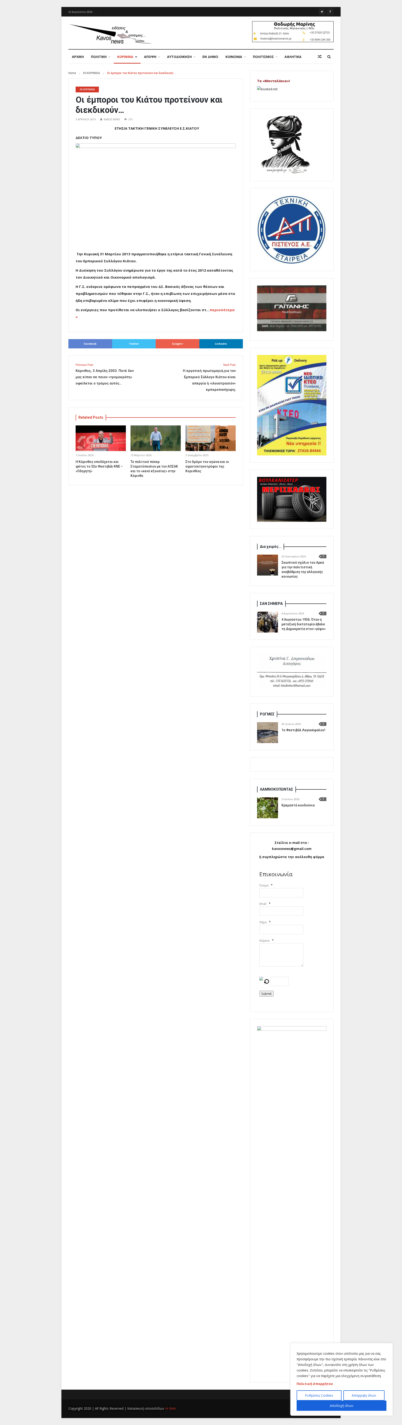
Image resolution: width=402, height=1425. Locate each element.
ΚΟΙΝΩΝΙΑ (233, 56)
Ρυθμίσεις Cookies (319, 1395)
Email (262, 904)
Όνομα (263, 885)
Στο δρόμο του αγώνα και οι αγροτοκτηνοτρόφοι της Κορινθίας (207, 466)
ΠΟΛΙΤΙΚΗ (99, 56)
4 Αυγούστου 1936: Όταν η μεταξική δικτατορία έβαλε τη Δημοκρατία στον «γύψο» (303, 624)
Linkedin (221, 343)
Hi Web (170, 1408)
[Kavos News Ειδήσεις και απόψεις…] (110, 33)
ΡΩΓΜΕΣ (267, 714)
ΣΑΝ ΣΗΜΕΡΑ (271, 603)
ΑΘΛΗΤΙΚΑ (293, 56)
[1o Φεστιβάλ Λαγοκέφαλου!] (267, 732)
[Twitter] (321, 11)
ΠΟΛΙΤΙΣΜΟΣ (263, 56)
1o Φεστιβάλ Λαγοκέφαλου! (303, 730)
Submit (266, 993)
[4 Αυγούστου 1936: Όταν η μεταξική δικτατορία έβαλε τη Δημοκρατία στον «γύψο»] (267, 622)
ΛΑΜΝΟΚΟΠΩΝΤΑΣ (276, 789)
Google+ (177, 343)
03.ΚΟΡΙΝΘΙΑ (91, 73)
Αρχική (78, 56)
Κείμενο (264, 941)
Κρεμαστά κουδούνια (298, 805)
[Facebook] (330, 11)
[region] (341, 1379)
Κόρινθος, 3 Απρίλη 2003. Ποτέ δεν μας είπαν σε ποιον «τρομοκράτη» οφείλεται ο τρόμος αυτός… (105, 374)
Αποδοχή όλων (341, 1405)
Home (72, 73)
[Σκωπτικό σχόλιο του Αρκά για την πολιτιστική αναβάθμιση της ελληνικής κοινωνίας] (267, 565)
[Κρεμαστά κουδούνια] (267, 807)
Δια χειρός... (270, 546)
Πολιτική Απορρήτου (315, 1383)
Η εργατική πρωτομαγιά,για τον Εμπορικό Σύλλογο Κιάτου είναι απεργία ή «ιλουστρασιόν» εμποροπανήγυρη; (209, 377)
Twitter (134, 343)
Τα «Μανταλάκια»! (273, 81)
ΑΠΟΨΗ (150, 56)
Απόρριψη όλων (364, 1395)
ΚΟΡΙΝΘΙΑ (125, 56)
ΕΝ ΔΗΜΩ (210, 56)
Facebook (90, 343)
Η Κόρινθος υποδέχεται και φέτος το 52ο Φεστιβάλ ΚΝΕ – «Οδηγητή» (99, 466)
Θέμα (263, 922)
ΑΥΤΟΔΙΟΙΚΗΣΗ (179, 56)
